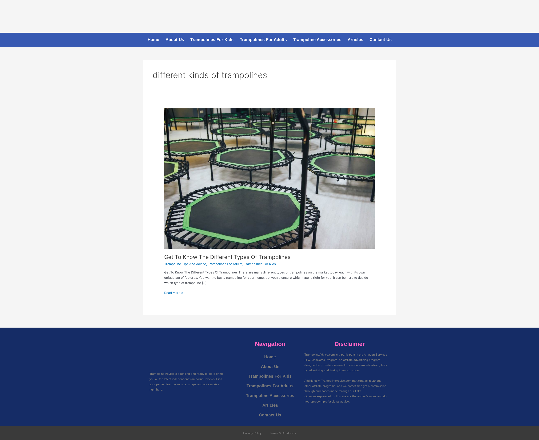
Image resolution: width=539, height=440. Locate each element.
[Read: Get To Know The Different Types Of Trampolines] (269, 178)
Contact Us (381, 39)
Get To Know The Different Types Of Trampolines (227, 257)
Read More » (173, 292)
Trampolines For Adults (263, 39)
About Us (174, 39)
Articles (355, 39)
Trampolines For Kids (211, 39)
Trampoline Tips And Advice (185, 264)
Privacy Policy (252, 433)
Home (153, 39)
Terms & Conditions (283, 433)
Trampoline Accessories (317, 39)
